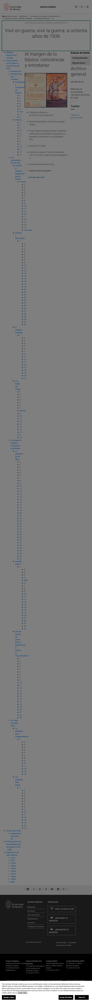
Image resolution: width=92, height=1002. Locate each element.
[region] (46, 991)
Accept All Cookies (66, 997)
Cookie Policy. (22, 993)
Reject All (82, 997)
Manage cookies (8, 997)
